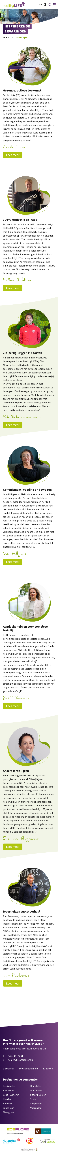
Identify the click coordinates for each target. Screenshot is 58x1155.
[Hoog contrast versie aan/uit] (45, 4)
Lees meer (12, 155)
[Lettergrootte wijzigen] (40, 4)
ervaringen (22, 37)
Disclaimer (8, 1068)
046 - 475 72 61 (15, 1056)
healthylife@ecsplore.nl (21, 1059)
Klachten (48, 1068)
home (6, 37)
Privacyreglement (28, 1068)
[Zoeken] (50, 5)
